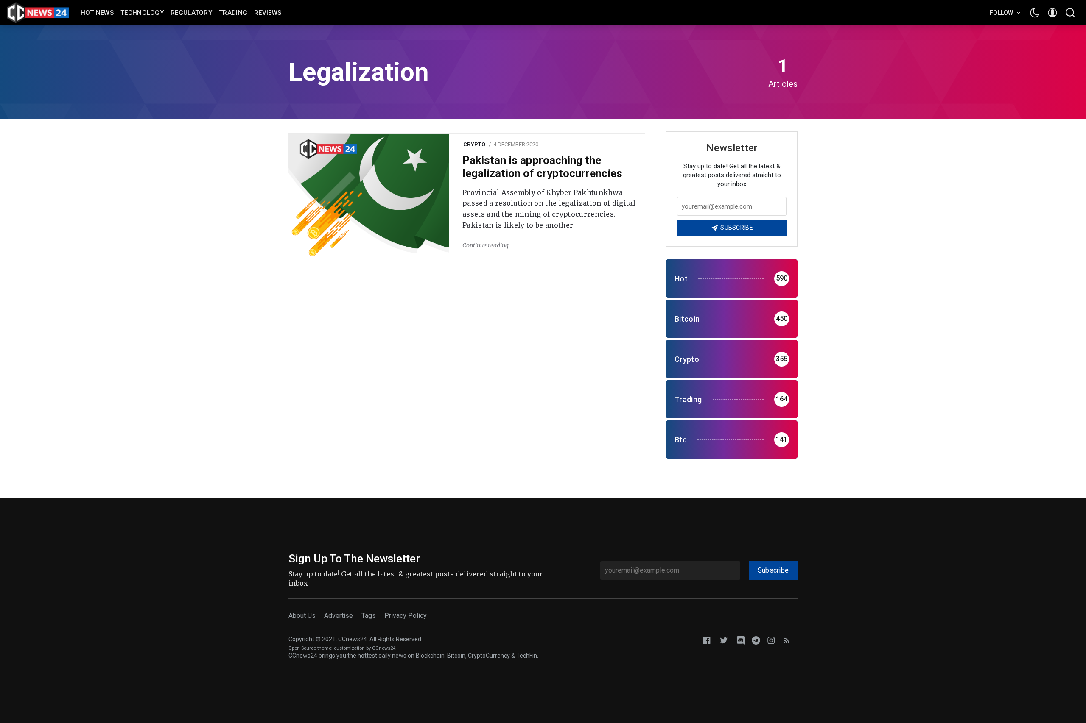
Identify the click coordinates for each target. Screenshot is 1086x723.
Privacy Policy (405, 616)
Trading (233, 13)
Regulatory (191, 13)
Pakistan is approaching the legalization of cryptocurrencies (542, 167)
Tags (368, 616)
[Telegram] (756, 640)
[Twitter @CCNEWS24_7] (723, 640)
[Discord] (740, 640)
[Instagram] (771, 640)
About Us (302, 616)
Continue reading (485, 245)
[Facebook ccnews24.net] (707, 640)
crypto (474, 144)
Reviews (267, 13)
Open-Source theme (309, 648)
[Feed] (786, 640)
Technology (142, 13)
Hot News (97, 13)
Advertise (338, 616)
